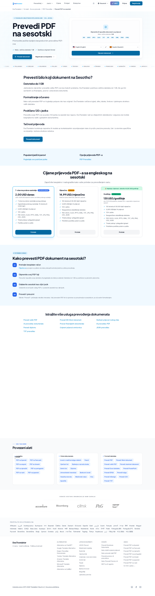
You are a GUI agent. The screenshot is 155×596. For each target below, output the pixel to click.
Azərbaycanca (28, 526)
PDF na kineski (35, 464)
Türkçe (91, 531)
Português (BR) (116, 529)
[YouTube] (140, 587)
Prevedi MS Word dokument (70, 320)
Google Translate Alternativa (66, 548)
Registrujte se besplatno (43, 57)
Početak (33, 232)
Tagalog (84, 531)
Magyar (138, 526)
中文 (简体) (120, 531)
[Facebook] (136, 587)
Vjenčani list (64, 464)
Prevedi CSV (123, 477)
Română (137, 529)
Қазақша (42, 529)
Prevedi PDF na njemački (132, 551)
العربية (20, 526)
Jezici (49, 3)
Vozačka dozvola (66, 477)
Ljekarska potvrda (85, 574)
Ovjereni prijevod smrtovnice (71, 327)
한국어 (49, 529)
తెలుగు (62, 531)
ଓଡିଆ (97, 529)
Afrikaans (13, 526)
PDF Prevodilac (85, 159)
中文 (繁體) (129, 531)
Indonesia (13, 529)
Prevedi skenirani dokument (129, 464)
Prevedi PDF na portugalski (132, 554)
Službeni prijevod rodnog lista (107, 320)
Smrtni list (63, 468)
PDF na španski (21, 460)
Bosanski (51, 526)
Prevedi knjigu (122, 472)
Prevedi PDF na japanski (131, 560)
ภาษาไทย (68, 531)
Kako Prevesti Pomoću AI (109, 561)
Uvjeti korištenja (24, 546)
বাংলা (45, 526)
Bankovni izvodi (85, 472)
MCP (116, 3)
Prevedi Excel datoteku (112, 468)
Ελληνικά (78, 526)
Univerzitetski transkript (68, 472)
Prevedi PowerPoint (129, 468)
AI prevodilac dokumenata (33, 324)
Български (38, 526)
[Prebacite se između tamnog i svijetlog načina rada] (94, 3)
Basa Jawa (33, 529)
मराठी (66, 529)
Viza (91, 477)
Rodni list (82, 551)
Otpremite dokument (66, 426)
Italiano (20, 529)
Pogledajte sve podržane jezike (35, 159)
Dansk (64, 526)
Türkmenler (76, 531)
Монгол (60, 529)
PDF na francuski (35, 460)
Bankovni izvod (84, 569)
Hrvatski (132, 526)
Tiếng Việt (112, 531)
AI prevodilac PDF (103, 324)
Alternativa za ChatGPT (64, 545)
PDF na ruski (20, 472)
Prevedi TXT (108, 481)
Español (85, 526)
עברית (121, 526)
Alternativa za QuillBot (64, 569)
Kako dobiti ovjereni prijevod (110, 550)
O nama (15, 546)
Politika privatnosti (36, 546)
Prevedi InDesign (110, 477)
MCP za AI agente (107, 564)
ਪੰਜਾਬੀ (102, 529)
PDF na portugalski (37, 468)
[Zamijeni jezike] (106, 47)
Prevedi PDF (108, 460)
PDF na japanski (33, 472)
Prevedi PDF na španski (131, 545)
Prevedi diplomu (30, 327)
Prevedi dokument (23, 57)
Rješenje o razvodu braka (80, 464)
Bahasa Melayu (74, 529)
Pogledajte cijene (90, 426)
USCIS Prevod (83, 545)
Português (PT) (128, 529)
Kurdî (54, 529)
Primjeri (67, 3)
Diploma (73, 468)
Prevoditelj (38, 3)
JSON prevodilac (102, 327)
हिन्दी (126, 526)
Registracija (136, 3)
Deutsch (70, 526)
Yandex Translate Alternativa (66, 556)
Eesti (91, 526)
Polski (108, 529)
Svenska (50, 531)
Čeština (57, 526)
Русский (13, 531)
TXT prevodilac (29, 331)
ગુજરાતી (115, 526)
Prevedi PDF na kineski (131, 557)
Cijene (58, 3)
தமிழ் (56, 531)
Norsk (92, 529)
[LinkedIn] (132, 587)
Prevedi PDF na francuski (132, 548)
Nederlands (84, 529)
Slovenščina (30, 531)
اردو (105, 531)
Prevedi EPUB (108, 472)
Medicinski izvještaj (85, 548)
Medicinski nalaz (81, 477)
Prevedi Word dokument (124, 460)
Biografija (82, 572)
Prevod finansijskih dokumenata (72, 324)
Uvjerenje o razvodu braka (87, 557)
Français (109, 526)
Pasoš (87, 460)
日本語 (26, 529)
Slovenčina (20, 531)
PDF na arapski (21, 464)
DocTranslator (19, 542)
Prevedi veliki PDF (30, 320)
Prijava (124, 3)
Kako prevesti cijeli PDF (109, 553)
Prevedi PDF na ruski (130, 563)
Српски (43, 531)
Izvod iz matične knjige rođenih (70, 460)
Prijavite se (22, 268)
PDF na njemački (21, 468)
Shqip (37, 531)
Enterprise (77, 3)
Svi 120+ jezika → (129, 566)
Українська (99, 531)
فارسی (96, 526)
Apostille (63, 481)
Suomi (102, 526)
